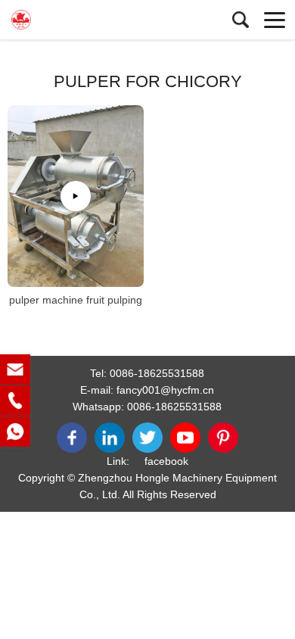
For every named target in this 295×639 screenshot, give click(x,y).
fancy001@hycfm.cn (165, 390)
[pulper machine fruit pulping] (76, 196)
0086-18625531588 (157, 373)
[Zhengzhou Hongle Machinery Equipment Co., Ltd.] (79, 19)
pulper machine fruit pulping (75, 300)
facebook (166, 461)
